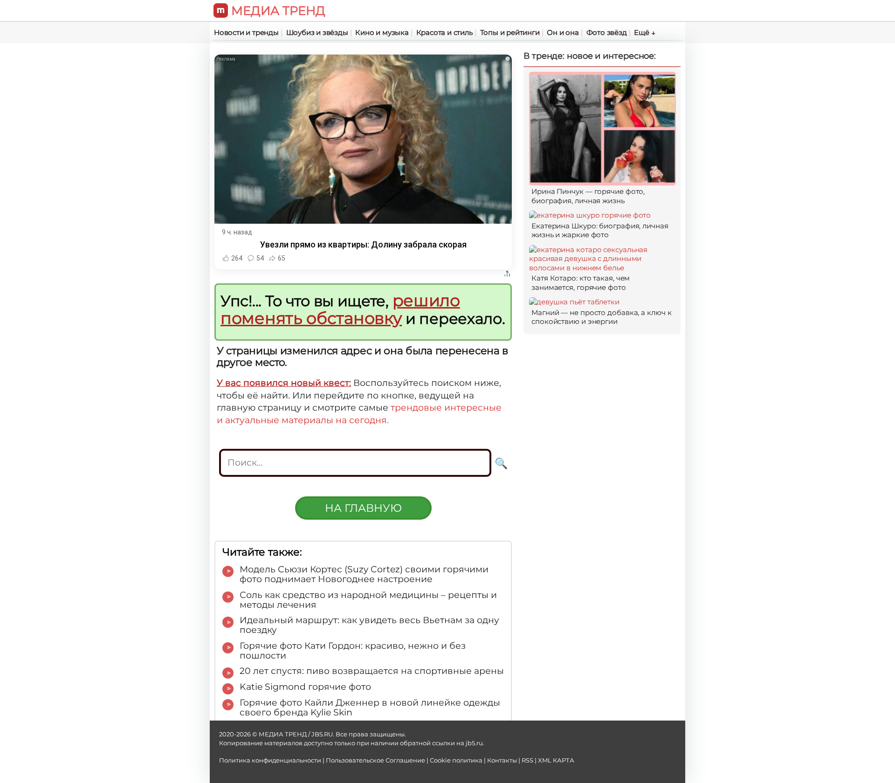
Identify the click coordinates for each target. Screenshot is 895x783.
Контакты (502, 760)
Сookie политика (456, 760)
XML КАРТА (556, 760)
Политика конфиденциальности (270, 760)
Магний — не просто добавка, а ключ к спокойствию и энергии (601, 317)
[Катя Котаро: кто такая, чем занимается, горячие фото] (602, 267)
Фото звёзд (606, 32)
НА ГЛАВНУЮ (363, 508)
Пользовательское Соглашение (375, 760)
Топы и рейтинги (510, 32)
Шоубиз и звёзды (317, 32)
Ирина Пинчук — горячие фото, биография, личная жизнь (588, 196)
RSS (527, 760)
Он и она (562, 32)
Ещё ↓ (644, 32)
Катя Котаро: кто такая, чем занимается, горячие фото (580, 283)
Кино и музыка (381, 32)
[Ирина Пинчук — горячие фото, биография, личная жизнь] (602, 181)
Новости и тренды (246, 32)
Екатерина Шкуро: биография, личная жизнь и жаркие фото (599, 230)
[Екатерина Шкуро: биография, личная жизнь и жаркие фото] (590, 215)
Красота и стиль (444, 32)
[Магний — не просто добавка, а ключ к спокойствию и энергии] (574, 301)
